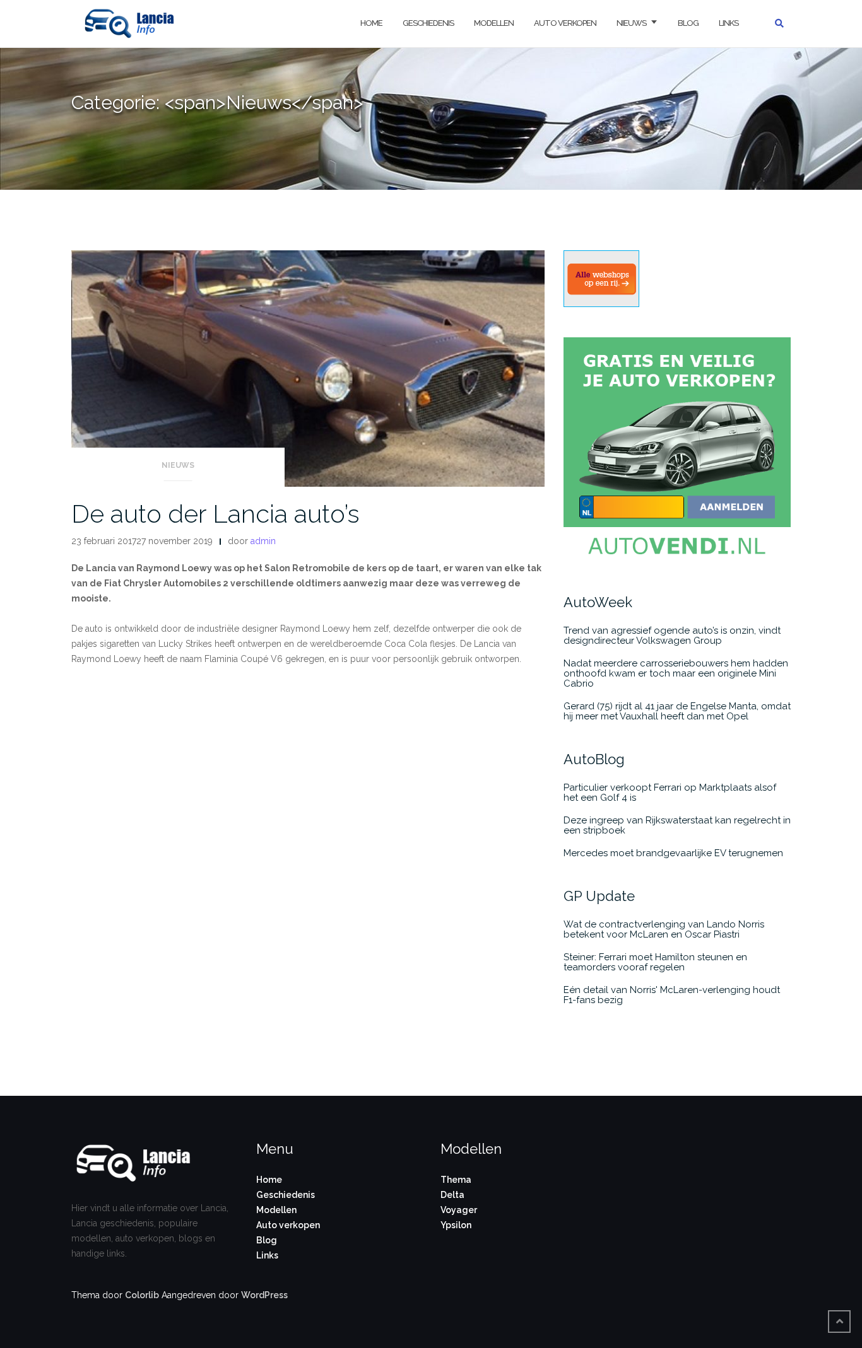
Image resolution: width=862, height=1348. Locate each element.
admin (263, 541)
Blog (688, 23)
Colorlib (142, 1295)
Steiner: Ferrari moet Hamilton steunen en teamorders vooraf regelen (655, 962)
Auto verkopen (565, 23)
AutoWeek (598, 602)
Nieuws (631, 23)
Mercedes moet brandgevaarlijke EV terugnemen (673, 853)
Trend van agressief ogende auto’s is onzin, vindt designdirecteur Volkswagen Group (672, 635)
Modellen (494, 23)
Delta (452, 1195)
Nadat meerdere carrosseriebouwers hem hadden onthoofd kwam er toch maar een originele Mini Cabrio (676, 673)
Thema (455, 1180)
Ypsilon (455, 1225)
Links (728, 23)
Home (371, 23)
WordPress (264, 1295)
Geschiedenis (428, 23)
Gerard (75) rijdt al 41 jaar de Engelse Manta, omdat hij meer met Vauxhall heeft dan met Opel (677, 711)
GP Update (599, 896)
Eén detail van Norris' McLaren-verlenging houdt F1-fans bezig (672, 995)
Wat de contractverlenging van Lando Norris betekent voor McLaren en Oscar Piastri (664, 929)
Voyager (458, 1210)
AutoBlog (594, 759)
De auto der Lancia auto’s (215, 513)
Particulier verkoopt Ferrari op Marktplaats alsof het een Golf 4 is (670, 792)
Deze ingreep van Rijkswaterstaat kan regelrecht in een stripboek (677, 825)
